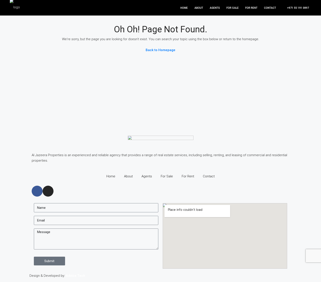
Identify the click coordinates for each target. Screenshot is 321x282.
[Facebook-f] (37, 191)
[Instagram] (48, 191)
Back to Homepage (160, 50)
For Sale (232, 7)
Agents (215, 7)
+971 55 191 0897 (297, 7)
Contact (270, 7)
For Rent (251, 7)
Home (184, 7)
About (198, 7)
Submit (49, 261)
